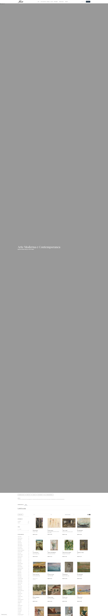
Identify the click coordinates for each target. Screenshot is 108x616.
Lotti (26, 504)
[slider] (28, 530)
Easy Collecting (43, 1)
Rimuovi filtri (20, 514)
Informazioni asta (21, 504)
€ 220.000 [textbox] (20, 529)
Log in (88, 1)
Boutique (48, 1)
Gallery (51, 1)
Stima (19, 526)
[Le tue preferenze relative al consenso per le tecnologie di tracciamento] (4, 614)
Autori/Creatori (21, 534)
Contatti (66, 1)
